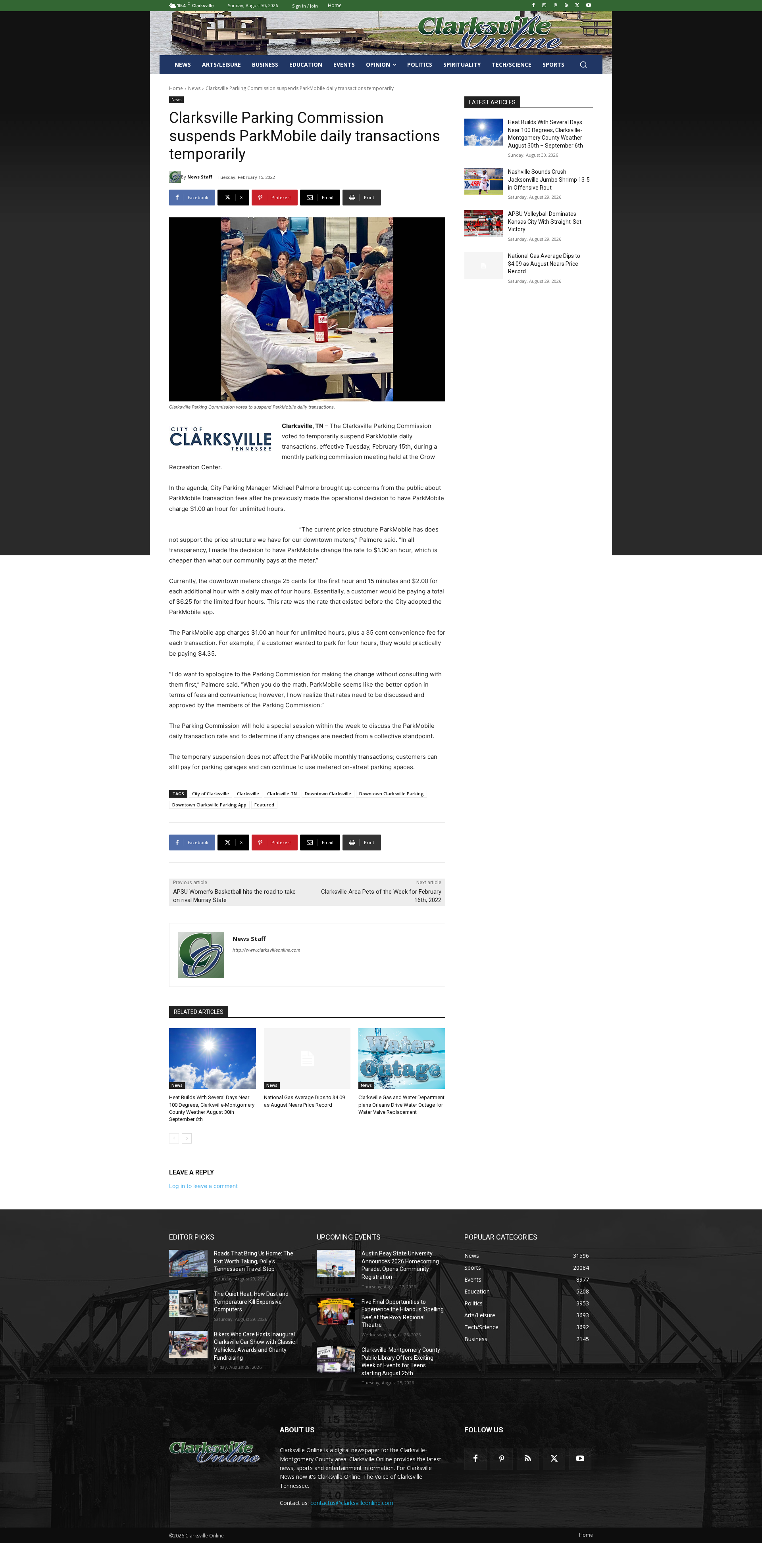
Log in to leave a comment (203, 1185)
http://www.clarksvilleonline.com (266, 950)
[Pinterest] (555, 5)
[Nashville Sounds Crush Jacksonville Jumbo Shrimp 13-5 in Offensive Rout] (483, 181)
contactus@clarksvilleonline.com (351, 1503)
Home (176, 88)
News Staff (199, 177)
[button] (583, 64)
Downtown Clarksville (328, 793)
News (194, 88)
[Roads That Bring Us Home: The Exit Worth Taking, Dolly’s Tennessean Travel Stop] (188, 1263)
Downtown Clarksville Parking (391, 793)
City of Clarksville (210, 793)
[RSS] (566, 5)
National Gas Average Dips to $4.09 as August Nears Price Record (544, 263)
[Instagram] (544, 5)
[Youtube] (588, 5)
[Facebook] (533, 5)
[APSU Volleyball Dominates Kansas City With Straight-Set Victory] (483, 223)
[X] (577, 5)
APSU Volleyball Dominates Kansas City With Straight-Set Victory (544, 221)
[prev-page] (174, 1138)
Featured (264, 805)
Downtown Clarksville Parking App (209, 805)
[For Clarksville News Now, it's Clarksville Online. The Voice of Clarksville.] (215, 1452)
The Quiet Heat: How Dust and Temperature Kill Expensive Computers (251, 1302)
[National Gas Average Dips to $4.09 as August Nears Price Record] (307, 1058)
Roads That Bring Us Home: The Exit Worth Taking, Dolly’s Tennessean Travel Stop (253, 1261)
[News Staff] (175, 177)
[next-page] (187, 1138)
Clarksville (248, 793)
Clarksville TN (282, 793)
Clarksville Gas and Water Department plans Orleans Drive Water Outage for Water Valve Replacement (401, 1104)
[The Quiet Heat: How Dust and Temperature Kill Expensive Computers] (188, 1303)
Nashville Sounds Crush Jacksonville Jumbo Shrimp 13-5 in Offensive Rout (549, 179)
